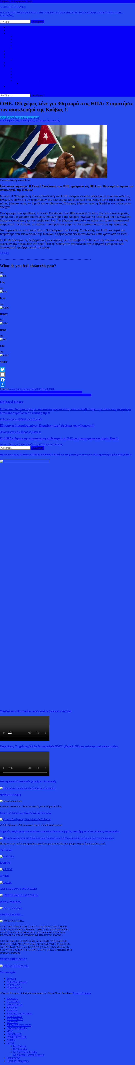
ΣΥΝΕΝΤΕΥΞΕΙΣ (17, 1037)
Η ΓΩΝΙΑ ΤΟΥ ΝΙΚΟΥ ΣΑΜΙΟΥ (31, 77)
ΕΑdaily (4, 253)
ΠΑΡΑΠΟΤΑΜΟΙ (30, 83)
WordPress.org (14, 987)
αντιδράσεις (15, 389)
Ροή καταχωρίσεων (17, 981)
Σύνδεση (11, 978)
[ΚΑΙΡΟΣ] (6, 869)
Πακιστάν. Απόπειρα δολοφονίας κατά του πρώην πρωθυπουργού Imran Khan (41, 392)
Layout (10, 1043)
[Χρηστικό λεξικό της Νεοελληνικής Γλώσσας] (25, 819)
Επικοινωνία (13, 1057)
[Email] (67, 374)
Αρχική (10, 27)
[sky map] (5, 882)
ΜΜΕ (10, 1031)
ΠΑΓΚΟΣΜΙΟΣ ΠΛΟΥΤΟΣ (28, 59)
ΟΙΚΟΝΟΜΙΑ (14, 56)
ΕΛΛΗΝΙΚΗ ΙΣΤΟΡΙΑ (25, 68)
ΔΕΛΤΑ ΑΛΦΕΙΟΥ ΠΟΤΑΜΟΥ (30, 80)
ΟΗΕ (52, 389)
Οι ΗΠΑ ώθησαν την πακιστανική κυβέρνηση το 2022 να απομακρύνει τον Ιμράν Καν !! (59, 438)
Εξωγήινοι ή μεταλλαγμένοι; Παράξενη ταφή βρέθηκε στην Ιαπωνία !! (47, 425)
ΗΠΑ (39, 389)
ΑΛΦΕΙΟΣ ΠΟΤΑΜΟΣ (13, 7)
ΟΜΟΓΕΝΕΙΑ (21, 42)
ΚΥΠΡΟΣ (18, 39)
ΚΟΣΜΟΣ (12, 33)
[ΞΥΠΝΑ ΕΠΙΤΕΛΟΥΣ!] (14, 965)
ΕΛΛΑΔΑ (12, 50)
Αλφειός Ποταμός (50, 120)
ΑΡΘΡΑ (11, 1040)
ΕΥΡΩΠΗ (18, 45)
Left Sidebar (19, 1046)
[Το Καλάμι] (7, 856)
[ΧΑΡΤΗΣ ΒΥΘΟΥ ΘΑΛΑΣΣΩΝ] (19, 895)
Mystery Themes (82, 993)
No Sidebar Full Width (25, 1052)
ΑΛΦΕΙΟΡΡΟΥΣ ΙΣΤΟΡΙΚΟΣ (23, 65)
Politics (10, 117)
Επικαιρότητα (29, 389)
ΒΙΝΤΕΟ (11, 62)
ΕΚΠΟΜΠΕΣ (14, 1034)
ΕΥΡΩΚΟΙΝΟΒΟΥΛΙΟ (26, 48)
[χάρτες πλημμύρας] (11, 908)
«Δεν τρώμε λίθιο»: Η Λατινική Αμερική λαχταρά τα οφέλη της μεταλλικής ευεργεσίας (45, 395)
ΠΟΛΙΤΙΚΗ (13, 30)
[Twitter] (67, 369)
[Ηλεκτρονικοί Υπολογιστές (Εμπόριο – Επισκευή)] (27, 788)
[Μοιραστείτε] (67, 385)
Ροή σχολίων (13, 984)
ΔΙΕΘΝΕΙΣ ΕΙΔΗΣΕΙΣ (19, 53)
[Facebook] (67, 379)
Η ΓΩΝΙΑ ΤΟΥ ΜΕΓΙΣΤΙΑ (28, 74)
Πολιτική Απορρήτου (18, 1060)
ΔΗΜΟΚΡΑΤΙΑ (21, 36)
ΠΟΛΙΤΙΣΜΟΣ (21, 71)
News (3, 117)
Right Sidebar (20, 1049)
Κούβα (45, 389)
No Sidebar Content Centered (28, 1054)
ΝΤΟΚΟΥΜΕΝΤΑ (17, 1028)
